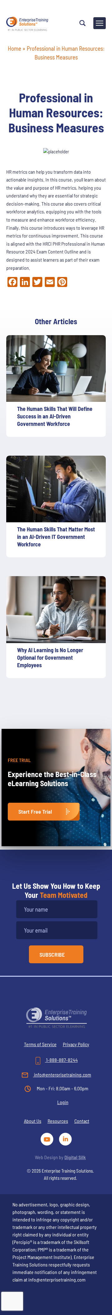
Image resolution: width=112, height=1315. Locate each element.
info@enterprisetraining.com (62, 1074)
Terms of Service (40, 1044)
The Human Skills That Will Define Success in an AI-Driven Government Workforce (54, 416)
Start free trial (35, 811)
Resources (58, 1121)
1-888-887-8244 (61, 1060)
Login (62, 1102)
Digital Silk (75, 1157)
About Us (32, 1121)
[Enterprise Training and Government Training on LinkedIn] (65, 1138)
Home (14, 48)
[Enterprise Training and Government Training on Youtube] (48, 1138)
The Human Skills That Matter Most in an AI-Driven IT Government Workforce (56, 537)
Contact (81, 1121)
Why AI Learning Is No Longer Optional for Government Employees (50, 657)
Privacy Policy (76, 1044)
